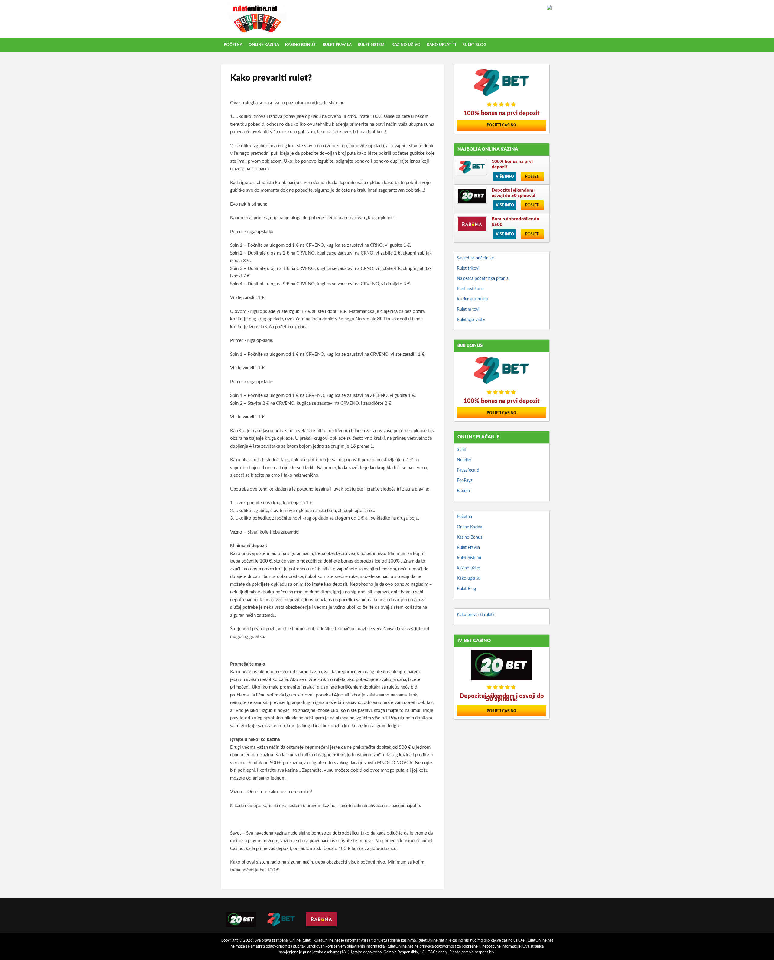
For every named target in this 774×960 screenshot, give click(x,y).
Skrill (461, 450)
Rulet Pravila (337, 45)
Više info (505, 176)
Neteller (464, 460)
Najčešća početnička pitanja (483, 279)
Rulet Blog (474, 45)
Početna (233, 45)
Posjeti (532, 176)
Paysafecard (468, 470)
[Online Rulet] (257, 32)
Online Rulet (300, 940)
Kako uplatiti (441, 45)
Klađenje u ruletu (472, 299)
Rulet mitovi (468, 309)
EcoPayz (464, 480)
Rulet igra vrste (471, 320)
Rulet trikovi (468, 268)
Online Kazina (264, 45)
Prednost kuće (470, 289)
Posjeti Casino (501, 125)
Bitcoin (463, 491)
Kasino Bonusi (301, 45)
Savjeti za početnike (475, 258)
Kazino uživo (406, 45)
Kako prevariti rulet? (475, 615)
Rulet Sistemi (371, 45)
